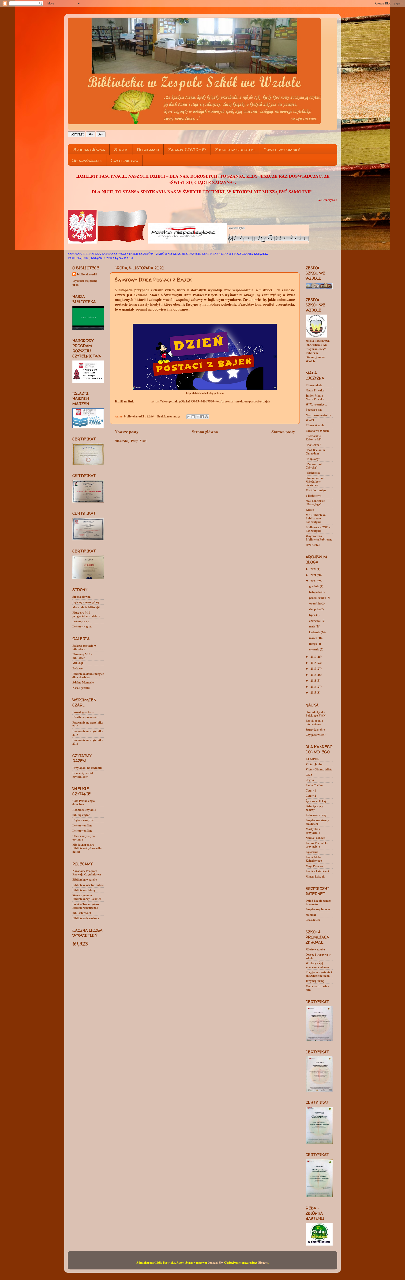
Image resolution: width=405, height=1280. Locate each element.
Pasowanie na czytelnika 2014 (87, 742)
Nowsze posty (127, 431)
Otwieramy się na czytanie (83, 837)
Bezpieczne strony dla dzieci (317, 822)
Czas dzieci (313, 920)
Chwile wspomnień (282, 149)
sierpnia (314, 609)
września (315, 603)
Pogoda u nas (314, 409)
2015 (314, 680)
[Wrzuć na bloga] (193, 416)
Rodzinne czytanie (84, 809)
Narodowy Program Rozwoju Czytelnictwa (86, 872)
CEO (309, 775)
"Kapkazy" (313, 459)
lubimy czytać (81, 815)
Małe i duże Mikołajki (86, 607)
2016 (314, 674)
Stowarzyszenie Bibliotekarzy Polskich (86, 897)
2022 (314, 569)
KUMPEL (312, 759)
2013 (314, 692)
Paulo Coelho (314, 785)
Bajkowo (77, 668)
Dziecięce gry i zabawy (315, 808)
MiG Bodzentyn (316, 490)
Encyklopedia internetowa (314, 722)
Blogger (263, 1262)
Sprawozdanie (87, 160)
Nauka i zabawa (315, 838)
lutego (313, 644)
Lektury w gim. (82, 626)
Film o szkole (314, 385)
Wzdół (310, 420)
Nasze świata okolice (318, 415)
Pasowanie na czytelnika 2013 (87, 733)
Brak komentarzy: (169, 416)
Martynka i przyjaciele (313, 830)
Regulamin (148, 149)
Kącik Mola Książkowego (314, 859)
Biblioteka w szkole (84, 879)
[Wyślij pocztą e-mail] (188, 416)
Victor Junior (314, 764)
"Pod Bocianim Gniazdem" (315, 451)
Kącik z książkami (317, 871)
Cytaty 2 (311, 795)
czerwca (314, 621)
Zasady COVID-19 (187, 149)
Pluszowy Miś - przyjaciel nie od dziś (86, 614)
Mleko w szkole (315, 949)
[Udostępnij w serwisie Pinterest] (206, 416)
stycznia (314, 649)
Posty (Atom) (139, 441)
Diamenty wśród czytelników (82, 775)
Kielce (310, 509)
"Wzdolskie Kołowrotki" (314, 437)
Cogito (310, 780)
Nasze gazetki (81, 688)
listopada (315, 592)
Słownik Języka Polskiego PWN (316, 713)
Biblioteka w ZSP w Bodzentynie (318, 529)
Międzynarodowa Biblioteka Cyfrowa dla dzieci (86, 848)
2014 (314, 686)
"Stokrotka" (313, 472)
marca (313, 638)
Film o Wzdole (315, 425)
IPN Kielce (313, 545)
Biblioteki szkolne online (88, 885)
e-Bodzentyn (313, 495)
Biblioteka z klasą (83, 890)
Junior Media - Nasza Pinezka (315, 397)
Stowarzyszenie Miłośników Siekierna (315, 481)
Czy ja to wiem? (316, 734)
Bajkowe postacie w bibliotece (84, 647)
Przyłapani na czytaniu (87, 768)
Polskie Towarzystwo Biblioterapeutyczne (85, 906)
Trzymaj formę (315, 981)
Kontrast (76, 134)
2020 (314, 581)
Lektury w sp (80, 621)
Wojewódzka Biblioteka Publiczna (319, 537)
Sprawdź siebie (315, 729)
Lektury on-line (82, 825)
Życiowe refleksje (316, 801)
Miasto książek (315, 876)
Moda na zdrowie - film (317, 988)
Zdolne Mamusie (83, 682)
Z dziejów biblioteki (235, 149)
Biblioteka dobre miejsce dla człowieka (88, 675)
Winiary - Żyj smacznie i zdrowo (317, 965)
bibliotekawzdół (87, 274)
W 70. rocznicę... (316, 404)
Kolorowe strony (316, 815)
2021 (314, 575)
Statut (121, 149)
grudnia (314, 586)
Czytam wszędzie (83, 820)
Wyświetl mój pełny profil (84, 282)
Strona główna (89, 149)
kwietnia (315, 632)
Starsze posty (283, 431)
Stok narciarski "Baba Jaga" (315, 502)
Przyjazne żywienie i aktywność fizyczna (319, 974)
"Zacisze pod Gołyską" (314, 465)
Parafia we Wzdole (318, 430)
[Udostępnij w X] (197, 416)
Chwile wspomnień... (85, 717)
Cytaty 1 (311, 790)
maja (312, 626)
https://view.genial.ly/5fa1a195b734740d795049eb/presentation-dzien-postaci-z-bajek (210, 401)
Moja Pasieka (314, 866)
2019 (314, 656)
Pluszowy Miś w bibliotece (82, 656)
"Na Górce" (313, 445)
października (318, 598)
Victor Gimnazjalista (319, 769)
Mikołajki (78, 663)
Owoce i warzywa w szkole (318, 956)
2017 (314, 668)
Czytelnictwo (124, 160)
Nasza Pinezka (315, 390)
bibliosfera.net (81, 913)
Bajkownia (312, 852)
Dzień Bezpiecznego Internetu (318, 902)
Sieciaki (311, 914)
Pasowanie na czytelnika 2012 (87, 724)
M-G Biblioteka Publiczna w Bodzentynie (316, 518)
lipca (312, 615)
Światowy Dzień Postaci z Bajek (153, 279)
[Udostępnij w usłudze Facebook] (202, 416)
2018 (314, 663)
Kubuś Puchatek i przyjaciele (317, 844)
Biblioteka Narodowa (85, 918)
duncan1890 (215, 1262)
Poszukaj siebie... (83, 712)
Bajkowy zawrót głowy (85, 602)
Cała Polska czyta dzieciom (83, 802)
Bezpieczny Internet (318, 909)
